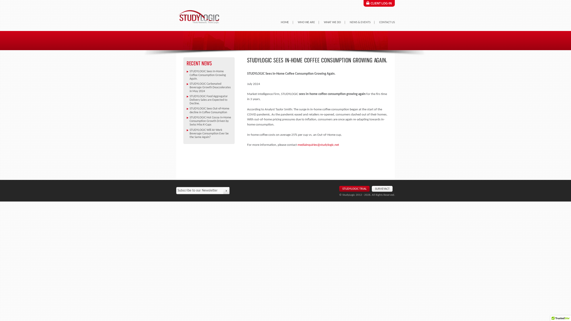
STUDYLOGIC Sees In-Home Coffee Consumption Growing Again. (208, 75)
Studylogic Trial (354, 188)
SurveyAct (382, 188)
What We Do (332, 22)
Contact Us (387, 22)
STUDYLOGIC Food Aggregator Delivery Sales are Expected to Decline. (209, 100)
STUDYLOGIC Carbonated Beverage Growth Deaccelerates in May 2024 (210, 87)
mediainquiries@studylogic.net (318, 145)
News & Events (360, 22)
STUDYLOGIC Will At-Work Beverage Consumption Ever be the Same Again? (209, 134)
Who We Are (306, 22)
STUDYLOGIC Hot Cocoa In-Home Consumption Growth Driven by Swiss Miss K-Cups (210, 121)
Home (285, 22)
